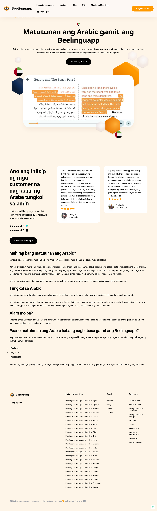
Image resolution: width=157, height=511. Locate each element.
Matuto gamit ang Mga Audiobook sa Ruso (81, 428)
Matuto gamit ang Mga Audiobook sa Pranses (82, 412)
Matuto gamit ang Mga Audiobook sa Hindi (81, 436)
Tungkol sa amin (135, 401)
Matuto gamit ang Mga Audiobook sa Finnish (82, 487)
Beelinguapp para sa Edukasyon (136, 410)
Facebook (110, 401)
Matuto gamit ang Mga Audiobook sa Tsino (81, 432)
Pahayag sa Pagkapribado (134, 433)
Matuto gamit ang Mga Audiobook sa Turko (81, 440)
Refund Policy (134, 428)
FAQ (84, 5)
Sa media (132, 420)
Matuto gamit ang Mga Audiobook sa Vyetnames (83, 483)
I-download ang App (23, 240)
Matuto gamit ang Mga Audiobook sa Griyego (82, 467)
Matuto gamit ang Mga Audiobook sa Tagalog (82, 479)
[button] (63, 5)
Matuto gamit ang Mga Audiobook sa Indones (82, 471)
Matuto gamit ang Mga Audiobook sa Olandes (82, 460)
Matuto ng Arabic (78, 61)
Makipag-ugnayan (135, 442)
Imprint (131, 425)
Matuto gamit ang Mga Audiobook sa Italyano (82, 416)
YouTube (110, 412)
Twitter (109, 409)
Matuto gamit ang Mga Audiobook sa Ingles (81, 401)
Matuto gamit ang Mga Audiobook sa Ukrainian (82, 475)
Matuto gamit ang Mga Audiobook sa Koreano (82, 444)
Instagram (110, 405)
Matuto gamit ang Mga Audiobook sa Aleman (82, 420)
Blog (75, 5)
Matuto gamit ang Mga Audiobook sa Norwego (82, 463)
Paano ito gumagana (45, 5)
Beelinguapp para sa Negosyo (136, 416)
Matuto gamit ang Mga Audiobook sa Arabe (81, 448)
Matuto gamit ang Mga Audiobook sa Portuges (82, 409)
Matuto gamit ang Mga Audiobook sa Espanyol (82, 405)
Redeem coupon (135, 405)
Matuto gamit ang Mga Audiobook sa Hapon (81, 424)
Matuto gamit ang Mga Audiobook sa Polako (82, 456)
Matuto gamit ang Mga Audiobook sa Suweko (82, 452)
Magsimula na (142, 8)
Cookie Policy (133, 438)
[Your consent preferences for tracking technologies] (153, 507)
